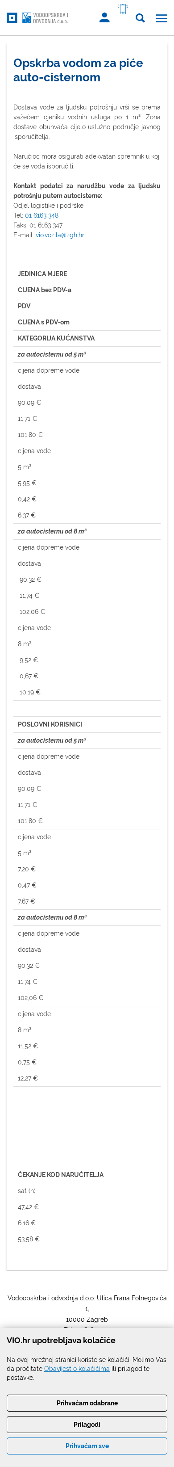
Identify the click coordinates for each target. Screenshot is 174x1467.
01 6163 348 (41, 215)
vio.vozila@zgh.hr (60, 235)
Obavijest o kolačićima (77, 1368)
